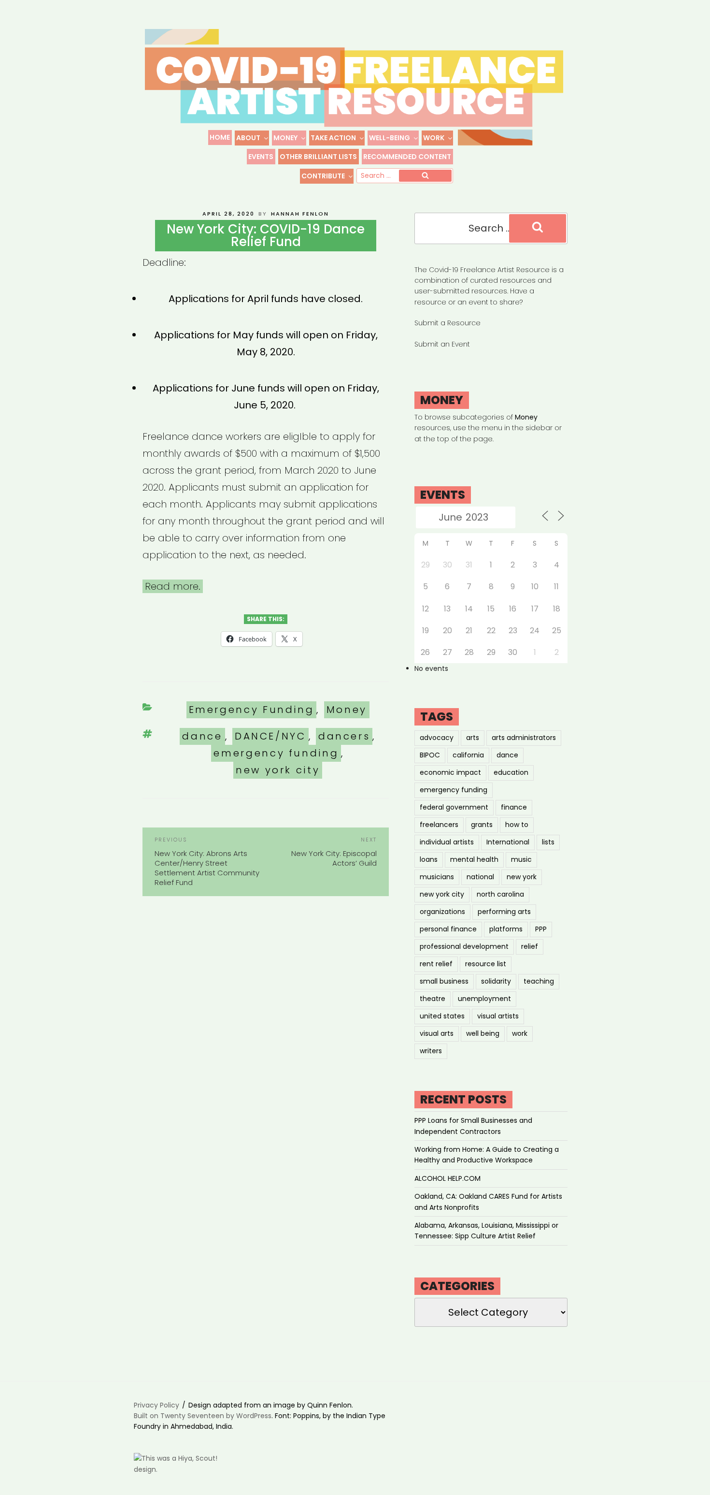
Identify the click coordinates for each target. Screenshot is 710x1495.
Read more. (172, 586)
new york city (278, 770)
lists (548, 842)
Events (260, 156)
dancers (344, 736)
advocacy (437, 737)
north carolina (500, 894)
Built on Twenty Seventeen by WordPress (202, 1416)
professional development (464, 946)
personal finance (448, 929)
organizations (442, 911)
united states (442, 1016)
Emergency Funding (251, 709)
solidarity (496, 981)
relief (529, 946)
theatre (432, 998)
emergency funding (276, 753)
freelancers (439, 824)
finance (514, 807)
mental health (474, 859)
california (468, 755)
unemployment (484, 998)
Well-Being (389, 138)
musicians (437, 877)
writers (431, 1051)
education (511, 772)
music (521, 859)
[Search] (425, 176)
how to (516, 824)
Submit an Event (442, 344)
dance (202, 736)
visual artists (498, 1016)
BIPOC (430, 755)
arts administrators (524, 737)
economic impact (450, 772)
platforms (506, 929)
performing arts (504, 911)
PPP (541, 929)
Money (285, 138)
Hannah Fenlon (300, 214)
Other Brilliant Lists (318, 156)
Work (433, 138)
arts (472, 737)
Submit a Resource (447, 323)
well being (482, 1033)
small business (444, 981)
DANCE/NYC (270, 736)
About (248, 138)
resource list (485, 964)
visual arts (437, 1033)
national (480, 877)
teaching (539, 981)
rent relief (436, 964)
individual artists (447, 842)
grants (482, 824)
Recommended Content (407, 156)
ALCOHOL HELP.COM (447, 1178)
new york (522, 877)
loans (429, 859)
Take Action (333, 138)
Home (220, 137)
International (507, 842)
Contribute (323, 176)
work (519, 1033)
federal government (454, 807)
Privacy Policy (156, 1405)
